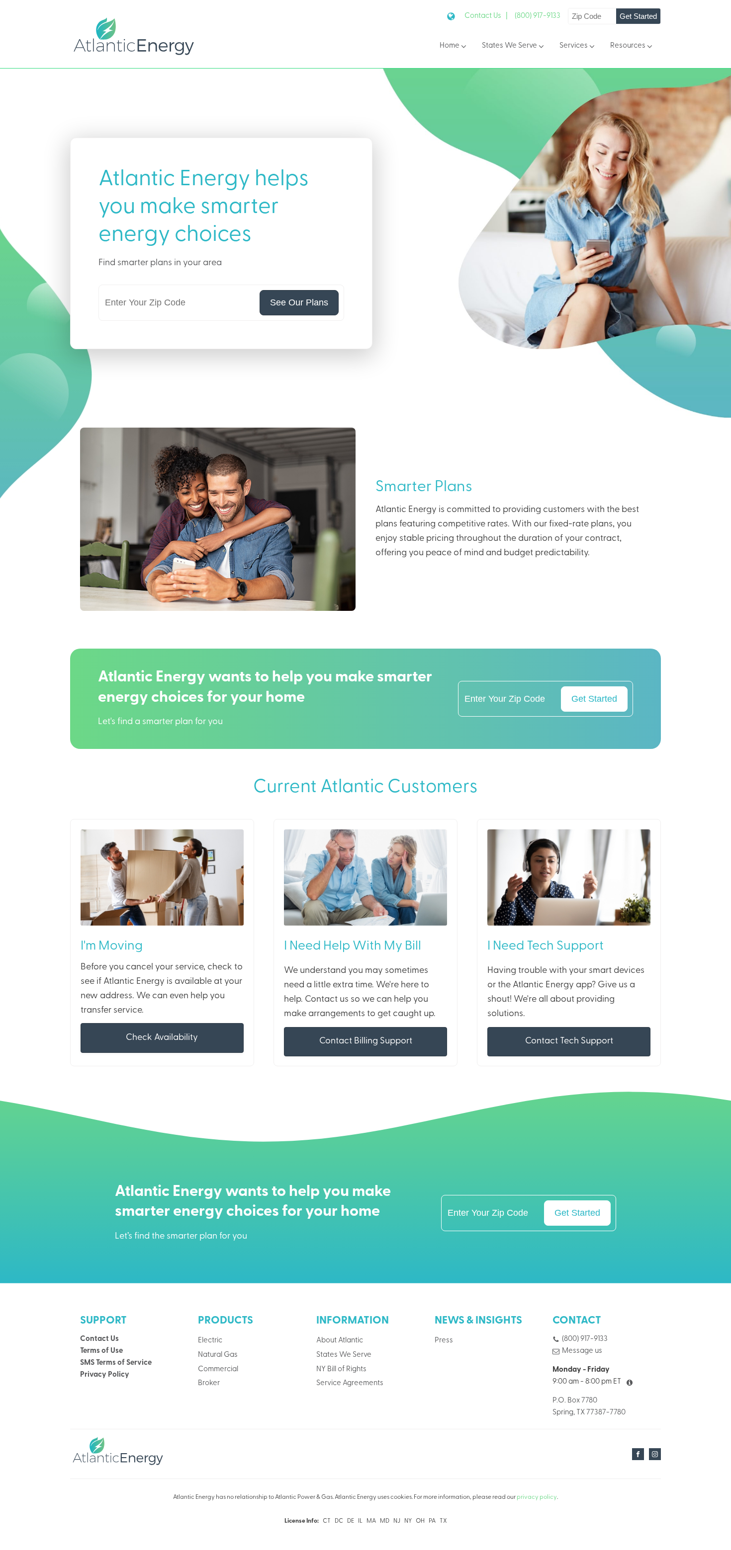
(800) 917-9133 (537, 16)
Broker (209, 1383)
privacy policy (537, 1497)
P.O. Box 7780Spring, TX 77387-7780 (589, 1406)
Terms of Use (101, 1351)
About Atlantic (339, 1340)
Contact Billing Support (365, 1041)
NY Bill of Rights (341, 1369)
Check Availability (162, 1037)
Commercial (218, 1369)
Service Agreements (349, 1383)
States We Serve (509, 46)
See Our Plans (299, 302)
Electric (210, 1340)
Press (444, 1340)
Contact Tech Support (569, 1041)
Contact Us (99, 1339)
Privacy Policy (104, 1375)
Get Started (638, 16)
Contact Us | (486, 16)
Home (449, 46)
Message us (582, 1351)
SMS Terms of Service (116, 1363)
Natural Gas (218, 1355)
